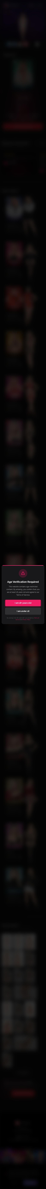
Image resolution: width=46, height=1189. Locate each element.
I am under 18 (23, 611)
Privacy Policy (26, 619)
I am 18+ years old (23, 603)
